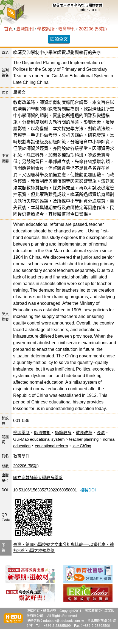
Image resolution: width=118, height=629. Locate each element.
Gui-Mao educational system (39, 439)
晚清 (101, 432)
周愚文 (19, 92)
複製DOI (88, 490)
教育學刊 (66, 29)
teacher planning (84, 439)
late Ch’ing (81, 445)
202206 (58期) (93, 29)
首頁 (8, 29)
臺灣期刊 (25, 29)
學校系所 (46, 29)
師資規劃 (42, 432)
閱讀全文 (59, 39)
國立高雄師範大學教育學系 (38, 477)
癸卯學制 (21, 432)
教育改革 (84, 432)
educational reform (51, 445)
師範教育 (63, 432)
